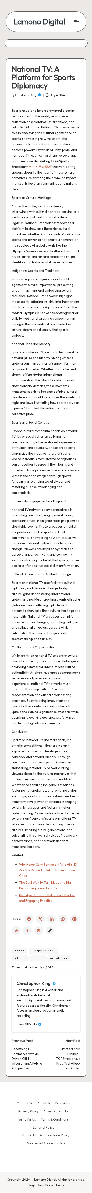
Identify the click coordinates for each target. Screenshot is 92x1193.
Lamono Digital (39, 21)
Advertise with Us (56, 1111)
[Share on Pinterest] (74, 919)
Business (19, 950)
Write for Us (27, 1119)
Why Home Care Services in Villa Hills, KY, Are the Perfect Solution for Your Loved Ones (48, 870)
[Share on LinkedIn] (51, 919)
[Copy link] (50, 930)
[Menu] (76, 21)
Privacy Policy (28, 1111)
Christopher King (34, 983)
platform (38, 958)
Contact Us (25, 1103)
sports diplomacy (59, 958)
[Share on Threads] (38, 930)
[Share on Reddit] (16, 930)
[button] (29, 1024)
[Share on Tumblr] (27, 930)
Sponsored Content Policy (46, 1143)
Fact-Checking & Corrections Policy (43, 1135)
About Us (44, 1103)
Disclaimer (63, 1103)
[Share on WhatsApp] (63, 919)
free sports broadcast (43, 950)
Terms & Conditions (55, 1119)
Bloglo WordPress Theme (46, 1185)
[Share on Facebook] (29, 919)
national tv (20, 958)
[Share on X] (40, 919)
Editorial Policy (43, 1127)
